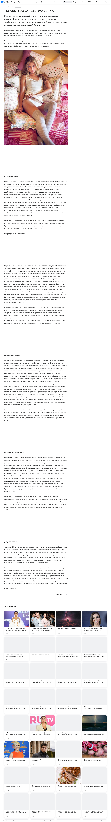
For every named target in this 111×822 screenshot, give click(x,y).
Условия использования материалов (90, 820)
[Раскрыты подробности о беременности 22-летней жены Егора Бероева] (68, 701)
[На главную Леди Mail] (6, 2)
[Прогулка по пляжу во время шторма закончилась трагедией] (94, 727)
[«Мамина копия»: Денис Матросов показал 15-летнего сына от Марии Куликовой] (94, 701)
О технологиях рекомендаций (57, 820)
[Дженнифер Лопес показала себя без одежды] (42, 805)
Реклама (15, 820)
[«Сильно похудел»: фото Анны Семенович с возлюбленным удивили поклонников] (42, 727)
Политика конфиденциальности (73, 820)
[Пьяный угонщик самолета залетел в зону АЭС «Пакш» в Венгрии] (16, 649)
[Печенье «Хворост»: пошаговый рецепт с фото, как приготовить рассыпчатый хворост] (94, 805)
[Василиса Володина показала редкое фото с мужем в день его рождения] (16, 753)
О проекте (46, 820)
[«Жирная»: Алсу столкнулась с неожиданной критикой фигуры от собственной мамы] (16, 623)
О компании (9, 820)
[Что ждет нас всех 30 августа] (68, 623)
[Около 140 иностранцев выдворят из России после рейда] (16, 779)
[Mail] (2, 2)
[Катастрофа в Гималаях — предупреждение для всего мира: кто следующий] (68, 649)
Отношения (18, 7)
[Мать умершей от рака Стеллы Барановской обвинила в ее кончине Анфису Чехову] (94, 623)
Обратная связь (104, 820)
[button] (36, 98)
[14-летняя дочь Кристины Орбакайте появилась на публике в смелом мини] (94, 649)
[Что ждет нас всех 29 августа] (42, 649)
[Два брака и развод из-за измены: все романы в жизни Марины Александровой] (42, 623)
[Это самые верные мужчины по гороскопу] (42, 753)
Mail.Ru (3, 820)
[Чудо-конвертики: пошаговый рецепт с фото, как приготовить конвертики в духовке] (68, 675)
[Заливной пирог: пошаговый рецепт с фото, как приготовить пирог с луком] (16, 675)
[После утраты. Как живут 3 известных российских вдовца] (42, 675)
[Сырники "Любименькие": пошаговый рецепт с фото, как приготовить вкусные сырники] (16, 701)
